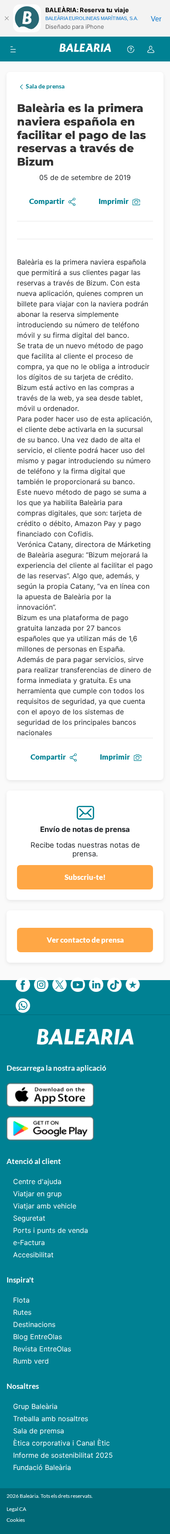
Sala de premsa (38, 1430)
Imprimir (114, 201)
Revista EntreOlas (42, 1348)
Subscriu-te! (85, 877)
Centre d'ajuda (37, 1181)
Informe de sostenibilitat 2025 (63, 1455)
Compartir (47, 201)
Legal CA (16, 1509)
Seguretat (29, 1218)
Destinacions (34, 1324)
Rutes (22, 1312)
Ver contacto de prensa (85, 939)
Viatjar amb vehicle (44, 1205)
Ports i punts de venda (50, 1230)
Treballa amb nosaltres (50, 1418)
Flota (21, 1300)
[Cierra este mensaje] (6, 18)
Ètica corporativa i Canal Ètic (61, 1443)
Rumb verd (31, 1361)
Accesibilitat (33, 1254)
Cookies (16, 1520)
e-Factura (29, 1242)
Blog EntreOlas (37, 1336)
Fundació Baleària (42, 1467)
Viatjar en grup (37, 1193)
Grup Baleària (35, 1406)
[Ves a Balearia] (85, 49)
